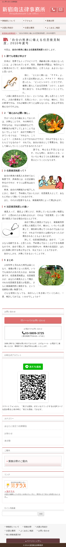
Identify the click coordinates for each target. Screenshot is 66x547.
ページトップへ (34, 541)
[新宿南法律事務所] (23, 10)
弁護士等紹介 (7, 28)
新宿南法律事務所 (9, 33)
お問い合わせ (43, 531)
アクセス (28, 21)
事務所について (8, 21)
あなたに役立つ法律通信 (15, 426)
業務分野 (50, 21)
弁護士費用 (29, 28)
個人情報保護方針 (13, 535)
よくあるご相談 (53, 28)
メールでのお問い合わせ (34, 320)
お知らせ (8, 433)
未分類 (7, 441)
